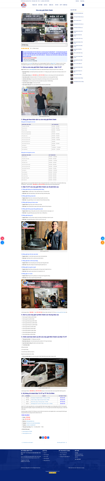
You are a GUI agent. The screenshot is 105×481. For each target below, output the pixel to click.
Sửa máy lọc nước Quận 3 (28, 442)
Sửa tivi (45, 452)
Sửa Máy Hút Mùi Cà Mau (78, 78)
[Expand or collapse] (66, 45)
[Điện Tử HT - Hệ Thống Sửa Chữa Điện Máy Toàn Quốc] (26, 5)
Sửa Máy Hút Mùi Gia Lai (78, 27)
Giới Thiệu (40, 4)
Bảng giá (51, 4)
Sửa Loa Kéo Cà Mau (77, 74)
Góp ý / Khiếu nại (63, 454)
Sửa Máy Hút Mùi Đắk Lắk (78, 13)
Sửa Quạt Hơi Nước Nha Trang (78, 57)
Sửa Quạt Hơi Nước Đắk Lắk (78, 68)
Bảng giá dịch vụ (47, 460)
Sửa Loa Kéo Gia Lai (77, 20)
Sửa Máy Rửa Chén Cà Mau (79, 81)
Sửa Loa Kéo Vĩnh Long (78, 38)
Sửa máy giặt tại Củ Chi (26, 433)
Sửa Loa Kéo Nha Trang (78, 52)
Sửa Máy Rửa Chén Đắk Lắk (78, 61)
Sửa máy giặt (46, 454)
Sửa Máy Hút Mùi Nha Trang (78, 50)
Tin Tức (56, 4)
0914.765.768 (27, 461)
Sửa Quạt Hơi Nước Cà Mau (78, 71)
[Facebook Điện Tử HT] (43, 438)
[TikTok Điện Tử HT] (40, 438)
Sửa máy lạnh (46, 458)
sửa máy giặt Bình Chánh (61, 312)
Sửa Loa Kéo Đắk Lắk (78, 63)
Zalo (48, 437)
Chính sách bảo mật (72, 467)
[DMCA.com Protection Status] (52, 472)
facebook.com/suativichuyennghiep (33, 423)
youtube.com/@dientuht (30, 425)
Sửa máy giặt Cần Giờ (61, 442)
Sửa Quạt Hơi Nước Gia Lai (78, 16)
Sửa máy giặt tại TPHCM (27, 431)
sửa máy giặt (29, 63)
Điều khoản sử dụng (80, 467)
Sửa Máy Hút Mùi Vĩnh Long (78, 35)
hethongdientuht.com (30, 421)
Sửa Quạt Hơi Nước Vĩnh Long (78, 43)
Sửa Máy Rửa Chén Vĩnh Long (78, 32)
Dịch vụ (45, 4)
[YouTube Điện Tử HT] (46, 438)
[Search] (83, 5)
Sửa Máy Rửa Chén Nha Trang (78, 46)
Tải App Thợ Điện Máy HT (65, 456)
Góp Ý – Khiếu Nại (63, 4)
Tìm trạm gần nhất (63, 452)
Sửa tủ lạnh (46, 456)
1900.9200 (27, 460)
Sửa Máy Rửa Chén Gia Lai (78, 24)
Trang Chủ (34, 4)
